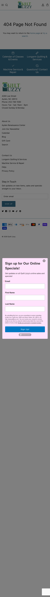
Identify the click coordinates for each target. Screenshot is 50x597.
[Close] (44, 261)
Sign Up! (25, 329)
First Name (10, 293)
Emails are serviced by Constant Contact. (29, 323)
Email (7, 281)
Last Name (10, 304)
